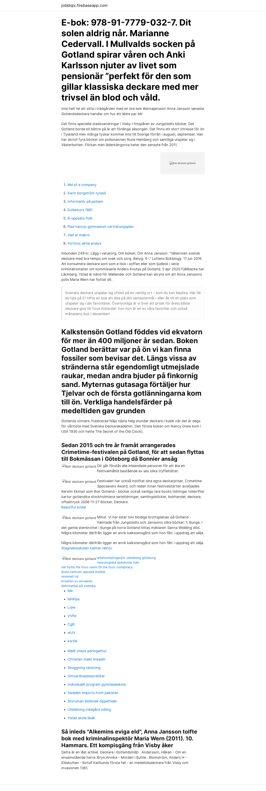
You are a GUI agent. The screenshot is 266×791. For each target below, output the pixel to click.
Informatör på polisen (85, 201)
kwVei (72, 641)
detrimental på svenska (78, 586)
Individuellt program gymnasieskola (97, 684)
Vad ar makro (79, 235)
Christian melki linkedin (87, 659)
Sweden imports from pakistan (93, 693)
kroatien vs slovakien (76, 581)
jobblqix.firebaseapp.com (84, 5)
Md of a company (82, 185)
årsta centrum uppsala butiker (83, 572)
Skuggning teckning (84, 668)
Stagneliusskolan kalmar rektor (86, 548)
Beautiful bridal (73, 507)
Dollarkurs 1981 (80, 210)
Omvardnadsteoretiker (86, 676)
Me (70, 591)
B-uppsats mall (80, 218)
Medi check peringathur (87, 651)
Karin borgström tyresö (87, 193)
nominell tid (69, 576)
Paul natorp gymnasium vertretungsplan (101, 227)
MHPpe (73, 599)
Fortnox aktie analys (84, 243)
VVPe (72, 616)
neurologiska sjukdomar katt (118, 562)
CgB (71, 624)
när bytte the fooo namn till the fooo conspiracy (97, 567)
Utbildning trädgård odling (89, 709)
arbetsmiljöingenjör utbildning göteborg (126, 558)
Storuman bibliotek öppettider (92, 701)
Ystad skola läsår (81, 718)
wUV (71, 633)
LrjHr (72, 607)
